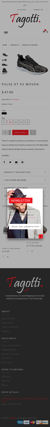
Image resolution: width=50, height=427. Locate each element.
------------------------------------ (22, 212)
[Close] (41, 236)
